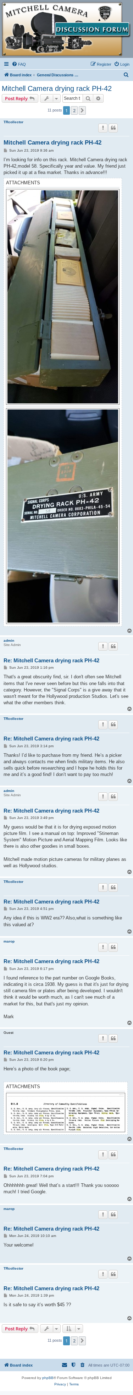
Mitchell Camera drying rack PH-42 (57, 88)
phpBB (48, 1378)
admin (9, 640)
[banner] (66, 29)
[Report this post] (102, 128)
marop (9, 941)
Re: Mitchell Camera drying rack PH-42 (51, 660)
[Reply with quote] (113, 128)
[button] (82, 110)
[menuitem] (19, 64)
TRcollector (13, 122)
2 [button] (74, 110)
